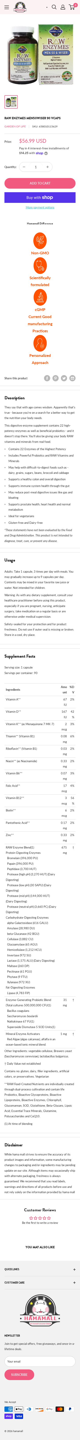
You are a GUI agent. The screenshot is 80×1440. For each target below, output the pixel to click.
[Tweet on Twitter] (64, 378)
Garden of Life (15, 126)
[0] (72, 7)
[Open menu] (6, 7)
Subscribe (19, 1375)
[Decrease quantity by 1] (24, 167)
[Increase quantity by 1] (47, 167)
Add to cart (40, 183)
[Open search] (54, 7)
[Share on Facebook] (47, 378)
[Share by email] (72, 378)
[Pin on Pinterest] (55, 378)
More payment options (40, 207)
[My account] (63, 7)
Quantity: (10, 167)
